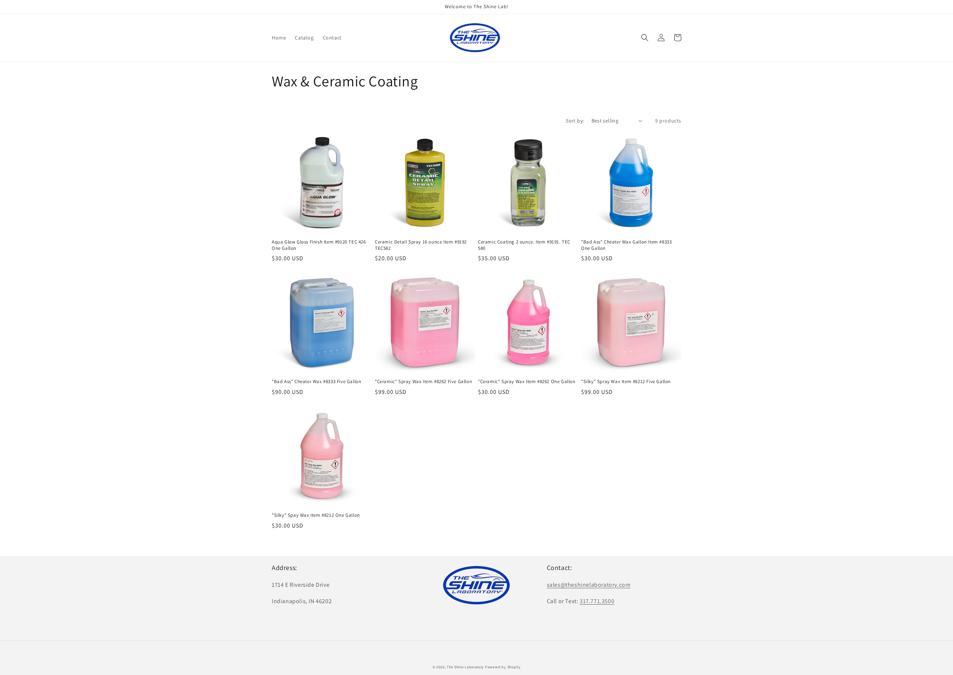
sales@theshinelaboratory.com (589, 585)
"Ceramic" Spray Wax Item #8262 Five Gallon (423, 382)
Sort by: (575, 120)
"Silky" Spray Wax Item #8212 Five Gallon (626, 382)
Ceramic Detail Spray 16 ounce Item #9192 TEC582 (421, 245)
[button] (645, 37)
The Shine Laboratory (465, 667)
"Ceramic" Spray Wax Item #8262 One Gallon (527, 382)
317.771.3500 (597, 601)
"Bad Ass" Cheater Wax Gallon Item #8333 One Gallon (626, 245)
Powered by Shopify (503, 667)
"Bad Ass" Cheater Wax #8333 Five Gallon (316, 382)
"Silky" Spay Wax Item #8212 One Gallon (316, 515)
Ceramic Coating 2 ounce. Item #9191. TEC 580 (524, 245)
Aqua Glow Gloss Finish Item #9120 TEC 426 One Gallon (319, 245)
